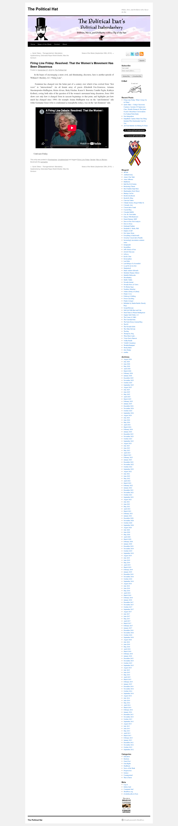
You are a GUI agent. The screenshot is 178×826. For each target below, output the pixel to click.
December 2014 (128, 686)
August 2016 (128, 640)
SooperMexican (128, 308)
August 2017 (128, 612)
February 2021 (128, 513)
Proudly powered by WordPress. (134, 820)
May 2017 (127, 619)
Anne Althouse (128, 179)
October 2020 (128, 523)
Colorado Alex (128, 205)
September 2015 (129, 665)
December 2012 (128, 742)
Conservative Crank (130, 207)
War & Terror (128, 777)
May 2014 (127, 703)
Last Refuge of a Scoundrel (132, 263)
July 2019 (127, 558)
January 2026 (128, 376)
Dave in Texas (128, 224)
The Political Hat (43, 9)
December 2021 (128, 490)
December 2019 (128, 546)
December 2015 (128, 658)
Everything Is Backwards (131, 235)
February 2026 (128, 373)
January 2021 (128, 516)
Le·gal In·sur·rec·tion (130, 266)
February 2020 (128, 541)
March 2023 (127, 455)
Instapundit (127, 245)
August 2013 (128, 724)
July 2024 (127, 418)
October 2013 (128, 719)
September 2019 (129, 553)
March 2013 (127, 735)
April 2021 (127, 509)
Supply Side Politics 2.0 (131, 315)
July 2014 (127, 698)
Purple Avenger (128, 301)
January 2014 (128, 712)
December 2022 (128, 462)
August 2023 (128, 443)
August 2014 (128, 696)
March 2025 (127, 399)
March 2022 (127, 483)
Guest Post (127, 761)
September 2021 (129, 497)
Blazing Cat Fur (128, 193)
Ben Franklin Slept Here (131, 189)
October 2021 (128, 495)
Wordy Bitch (127, 347)
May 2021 (127, 506)
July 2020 (127, 530)
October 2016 (128, 635)
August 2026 (128, 359)
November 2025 (129, 380)
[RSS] (141, 55)
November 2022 (129, 464)
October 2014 (128, 691)
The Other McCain (129, 329)
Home (33, 44)
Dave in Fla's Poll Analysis (132, 221)
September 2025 (129, 385)
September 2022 (129, 469)
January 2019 (128, 572)
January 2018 (128, 600)
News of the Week (44, 44)
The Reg (126, 331)
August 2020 (128, 527)
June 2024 (127, 420)
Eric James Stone (129, 233)
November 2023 (129, 436)
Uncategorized (63, 159)
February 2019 (128, 569)
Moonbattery (128, 277)
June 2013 (127, 728)
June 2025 (127, 392)
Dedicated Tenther (129, 226)
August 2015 (128, 668)
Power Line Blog (129, 298)
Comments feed (128, 789)
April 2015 (127, 677)
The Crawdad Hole (129, 319)
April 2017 (127, 621)
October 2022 (128, 467)
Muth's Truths (128, 280)
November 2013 (129, 717)
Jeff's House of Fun (130, 249)
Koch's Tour (127, 256)
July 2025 (127, 390)
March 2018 (127, 595)
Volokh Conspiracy (130, 343)
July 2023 (127, 446)
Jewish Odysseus (129, 252)
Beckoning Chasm (129, 186)
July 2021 (127, 502)
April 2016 (127, 649)
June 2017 (127, 616)
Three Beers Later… (130, 336)
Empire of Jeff (128, 231)
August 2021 (128, 499)
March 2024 (127, 427)
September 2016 (129, 637)
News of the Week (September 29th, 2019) (98, 53)
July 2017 (127, 614)
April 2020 (127, 537)
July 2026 (127, 361)
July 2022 (127, 474)
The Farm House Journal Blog (133, 322)
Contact (57, 44)
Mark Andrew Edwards (131, 270)
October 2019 (128, 551)
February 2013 (128, 738)
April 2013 (127, 733)
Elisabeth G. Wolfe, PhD (131, 228)
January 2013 (128, 740)
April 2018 (127, 593)
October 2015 (128, 663)
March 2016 (127, 651)
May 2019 (127, 562)
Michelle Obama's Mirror (131, 273)
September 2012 (129, 749)
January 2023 (128, 460)
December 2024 (128, 406)
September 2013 (129, 721)
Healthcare (127, 766)
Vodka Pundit (128, 340)
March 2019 (127, 567)
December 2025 (128, 378)
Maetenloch (127, 268)
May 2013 (127, 731)
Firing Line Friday (83, 159)
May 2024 (127, 422)
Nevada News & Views (131, 284)
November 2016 (129, 633)
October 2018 (128, 579)
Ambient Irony (128, 175)
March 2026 (127, 371)
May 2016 (127, 647)
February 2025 (128, 401)
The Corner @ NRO (130, 317)
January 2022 (128, 488)
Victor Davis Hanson (130, 338)
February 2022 (128, 485)
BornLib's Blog (128, 198)
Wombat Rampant (129, 345)
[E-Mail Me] (128, 55)
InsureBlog (127, 247)
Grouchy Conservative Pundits (133, 238)
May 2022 (127, 478)
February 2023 (128, 457)
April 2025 (127, 397)
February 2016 (128, 654)
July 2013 (127, 726)
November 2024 (129, 408)
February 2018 (128, 597)
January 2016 (128, 656)
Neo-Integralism (129, 116)
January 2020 (128, 544)
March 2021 (127, 511)
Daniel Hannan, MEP (130, 219)
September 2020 (129, 525)
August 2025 (128, 387)
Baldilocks (127, 182)
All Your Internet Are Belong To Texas (136, 125)
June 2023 (127, 448)
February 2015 (128, 682)
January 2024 (128, 432)
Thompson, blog (129, 333)
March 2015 (127, 679)
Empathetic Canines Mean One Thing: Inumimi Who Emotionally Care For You (135, 120)
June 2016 (127, 644)
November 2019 (129, 548)
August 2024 (128, 415)
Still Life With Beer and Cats (132, 310)
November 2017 (129, 605)
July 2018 (127, 586)
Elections (126, 759)
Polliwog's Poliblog (130, 296)
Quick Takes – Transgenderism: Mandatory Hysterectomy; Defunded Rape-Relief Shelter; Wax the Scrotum (49, 55)
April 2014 (127, 705)
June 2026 (127, 364)
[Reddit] (137, 55)
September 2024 (129, 413)
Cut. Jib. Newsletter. (130, 214)
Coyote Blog (127, 210)
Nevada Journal (128, 282)
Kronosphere (128, 259)
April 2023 (127, 453)
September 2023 (129, 441)
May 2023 (127, 450)
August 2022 (128, 471)
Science (126, 773)
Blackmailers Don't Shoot (131, 191)
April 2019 (127, 565)
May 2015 (127, 675)
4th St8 (126, 172)
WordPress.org (128, 791)
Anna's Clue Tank (129, 177)
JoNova (126, 254)
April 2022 (127, 481)
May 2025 (127, 394)
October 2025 (128, 383)
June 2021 (127, 504)
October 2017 (128, 607)
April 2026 (127, 369)
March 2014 (127, 707)
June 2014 (127, 700)
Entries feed (127, 787)
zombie (126, 352)
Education (127, 756)
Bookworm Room (129, 196)
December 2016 (128, 630)
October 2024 (128, 411)
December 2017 (128, 602)
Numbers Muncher (129, 289)
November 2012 (129, 745)
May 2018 (127, 590)
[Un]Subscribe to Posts (131, 794)
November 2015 (129, 661)
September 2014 (129, 693)
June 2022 (127, 476)
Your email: (125, 68)
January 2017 (128, 628)
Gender (92, 159)
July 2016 (127, 642)
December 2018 (128, 574)
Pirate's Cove (128, 294)
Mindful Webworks (130, 275)
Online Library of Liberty (131, 291)
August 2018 (128, 583)
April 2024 (127, 425)
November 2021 (129, 492)
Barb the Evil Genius (130, 184)
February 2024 (128, 429)
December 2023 (128, 434)
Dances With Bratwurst (131, 217)
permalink (44, 162)
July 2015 (127, 670)
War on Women (101, 159)
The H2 (126, 324)
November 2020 (129, 520)
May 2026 (127, 366)
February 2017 (128, 626)
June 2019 (127, 560)
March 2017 (127, 623)
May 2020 (127, 534)
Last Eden (127, 261)
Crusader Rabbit (129, 212)
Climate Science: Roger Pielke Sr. (134, 203)
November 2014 (129, 689)
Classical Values (129, 200)
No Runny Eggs (129, 287)
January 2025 (128, 404)
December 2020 (128, 518)
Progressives (52, 159)
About (65, 44)
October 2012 (128, 747)
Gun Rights (127, 763)
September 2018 (129, 581)
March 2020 (127, 539)
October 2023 (128, 439)
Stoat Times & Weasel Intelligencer (134, 312)
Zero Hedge (127, 350)
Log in (126, 784)
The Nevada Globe (129, 326)
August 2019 (128, 555)
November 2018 (129, 576)
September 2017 (129, 609)
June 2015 (127, 672)
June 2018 (127, 588)
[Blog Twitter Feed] (132, 55)
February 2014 (128, 710)
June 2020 (127, 532)
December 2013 (128, 714)
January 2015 (128, 684)
